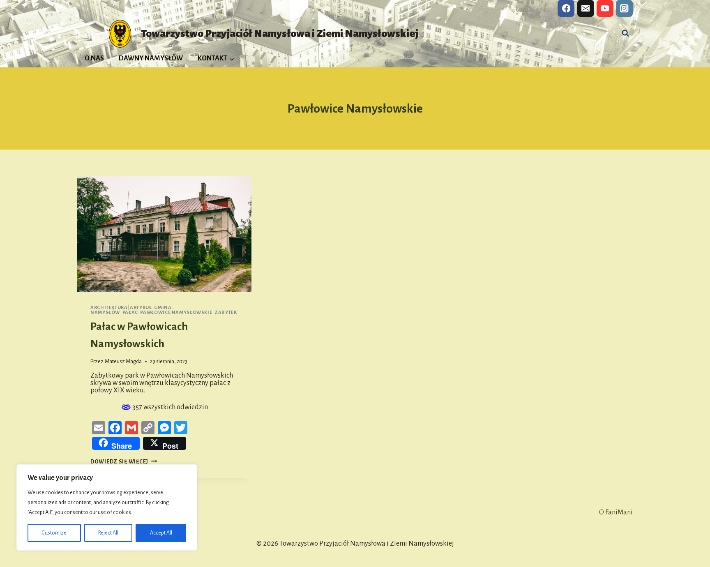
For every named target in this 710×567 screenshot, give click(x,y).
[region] (106, 507)
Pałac (130, 312)
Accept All (161, 533)
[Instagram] (624, 8)
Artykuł (141, 307)
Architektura (109, 307)
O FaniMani (616, 512)
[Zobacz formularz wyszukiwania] (625, 33)
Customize (54, 533)
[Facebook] (566, 8)
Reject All (108, 533)
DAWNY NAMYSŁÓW (151, 58)
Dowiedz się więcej (123, 462)
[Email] (585, 8)
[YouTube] (605, 8)
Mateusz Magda (123, 361)
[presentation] (164, 234)
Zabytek (225, 312)
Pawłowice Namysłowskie (176, 312)
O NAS (94, 58)
